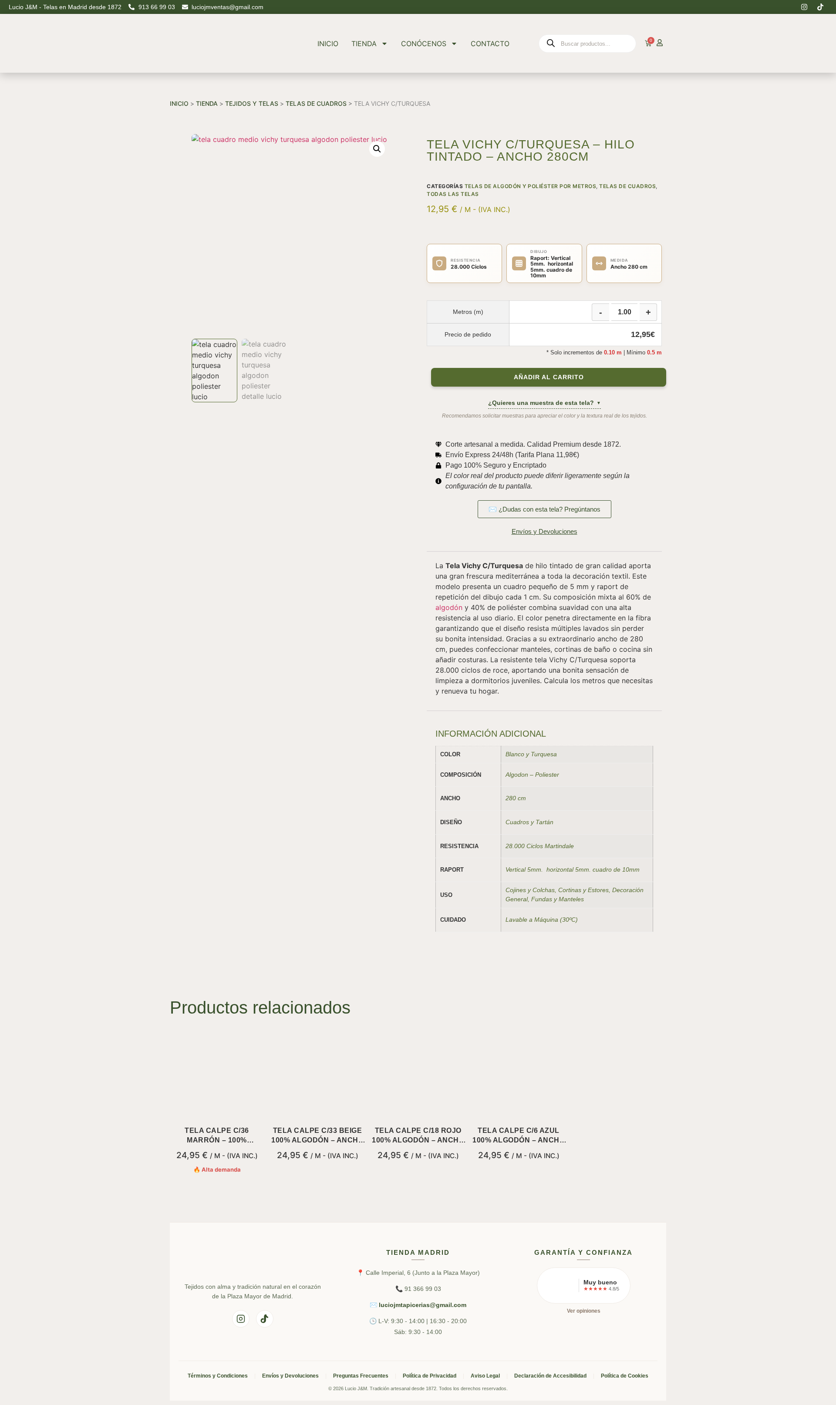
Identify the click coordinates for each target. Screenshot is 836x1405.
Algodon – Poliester (532, 774)
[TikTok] (264, 1319)
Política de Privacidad (429, 1376)
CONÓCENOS (423, 43)
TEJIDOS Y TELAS (251, 103)
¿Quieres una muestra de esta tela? (544, 402)
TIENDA (364, 43)
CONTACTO (490, 43)
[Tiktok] (820, 7)
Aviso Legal (485, 1376)
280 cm (516, 798)
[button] (377, 149)
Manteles (571, 899)
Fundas (541, 899)
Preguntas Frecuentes (360, 1376)
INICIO (327, 43)
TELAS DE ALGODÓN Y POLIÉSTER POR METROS (531, 186)
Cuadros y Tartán (529, 822)
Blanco (515, 754)
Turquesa (544, 754)
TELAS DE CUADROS (316, 103)
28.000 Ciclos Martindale (540, 845)
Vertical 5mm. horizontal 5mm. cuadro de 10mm (573, 869)
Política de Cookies (624, 1376)
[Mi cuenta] (659, 42)
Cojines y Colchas (530, 889)
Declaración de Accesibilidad (550, 1376)
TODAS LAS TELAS (453, 194)
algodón (448, 607)
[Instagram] (804, 7)
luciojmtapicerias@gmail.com (422, 1304)
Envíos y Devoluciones (290, 1376)
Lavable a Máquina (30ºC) (542, 919)
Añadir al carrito (549, 377)
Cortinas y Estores (583, 889)
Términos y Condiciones (218, 1376)
